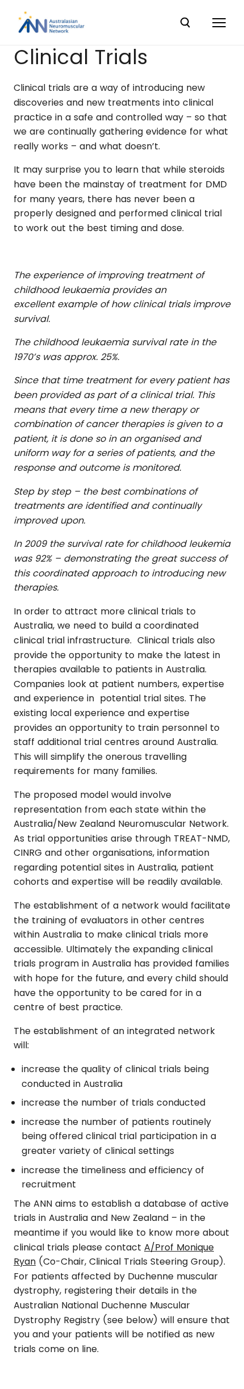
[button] (219, 22)
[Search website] (185, 23)
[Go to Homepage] (51, 22)
